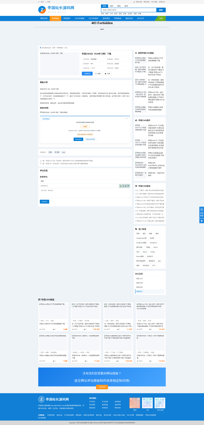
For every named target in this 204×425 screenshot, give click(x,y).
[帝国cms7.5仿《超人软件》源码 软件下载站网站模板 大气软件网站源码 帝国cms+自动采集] (141, 94)
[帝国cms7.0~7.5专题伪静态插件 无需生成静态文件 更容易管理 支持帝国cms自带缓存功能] (141, 127)
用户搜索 (154, 2)
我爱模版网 (139, 415)
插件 (144, 233)
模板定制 (92, 408)
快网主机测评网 (89, 415)
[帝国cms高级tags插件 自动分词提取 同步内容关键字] (141, 155)
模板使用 (139, 287)
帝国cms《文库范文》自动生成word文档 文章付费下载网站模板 (67, 163)
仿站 (161, 18)
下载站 (148, 247)
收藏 (99, 73)
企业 (111, 14)
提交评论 (44, 201)
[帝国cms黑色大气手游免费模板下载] (141, 60)
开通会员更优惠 (90, 139)
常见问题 (105, 401)
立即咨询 (102, 387)
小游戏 (82, 352)
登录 (42, 2)
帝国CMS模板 (47, 299)
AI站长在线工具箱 (119, 415)
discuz (145, 252)
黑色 (52, 321)
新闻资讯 (152, 261)
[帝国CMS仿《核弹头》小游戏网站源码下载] (86, 342)
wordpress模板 (141, 243)
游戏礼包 (59, 415)
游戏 (117, 321)
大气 (153, 265)
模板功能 (139, 283)
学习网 (56, 89)
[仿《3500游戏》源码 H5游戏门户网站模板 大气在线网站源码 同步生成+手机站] (141, 82)
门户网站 (120, 352)
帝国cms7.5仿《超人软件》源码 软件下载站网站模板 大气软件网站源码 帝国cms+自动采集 (156, 97)
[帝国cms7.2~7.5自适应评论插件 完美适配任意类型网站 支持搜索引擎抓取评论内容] (141, 142)
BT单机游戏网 (69, 415)
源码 (106, 14)
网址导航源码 (140, 261)
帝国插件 (67, 18)
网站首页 (44, 18)
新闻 (124, 14)
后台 (137, 252)
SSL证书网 (130, 415)
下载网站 (146, 352)
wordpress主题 (141, 238)
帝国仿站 (105, 408)
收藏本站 (162, 2)
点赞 (108, 73)
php (159, 261)
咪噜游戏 (79, 415)
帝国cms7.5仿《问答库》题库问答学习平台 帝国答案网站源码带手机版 (69, 161)
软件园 (87, 321)
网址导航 (139, 247)
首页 (53, 48)
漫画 (120, 14)
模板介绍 (139, 278)
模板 (150, 233)
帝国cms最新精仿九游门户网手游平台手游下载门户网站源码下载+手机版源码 (117, 358)
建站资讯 (129, 18)
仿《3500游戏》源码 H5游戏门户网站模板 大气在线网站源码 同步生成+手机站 (118, 326)
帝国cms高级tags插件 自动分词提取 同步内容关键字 (156, 155)
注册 (48, 2)
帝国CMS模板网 (150, 415)
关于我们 (92, 401)
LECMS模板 (79, 18)
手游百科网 (51, 415)
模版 (47, 352)
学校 (102, 14)
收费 (139, 14)
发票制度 (118, 401)
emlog (152, 252)
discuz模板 (140, 256)
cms (63, 152)
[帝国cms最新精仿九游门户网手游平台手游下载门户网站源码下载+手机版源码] (118, 342)
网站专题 (139, 2)
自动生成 (146, 265)
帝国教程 (117, 18)
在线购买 (87, 73)
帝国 (41, 89)
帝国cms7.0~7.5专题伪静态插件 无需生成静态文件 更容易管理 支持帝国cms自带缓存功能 (156, 130)
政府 (115, 14)
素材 (137, 265)
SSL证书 (140, 18)
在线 (107, 321)
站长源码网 (42, 418)
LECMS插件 (93, 18)
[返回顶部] (201, 220)
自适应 (130, 14)
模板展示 (139, 291)
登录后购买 (78, 139)
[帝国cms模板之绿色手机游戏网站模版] (141, 109)
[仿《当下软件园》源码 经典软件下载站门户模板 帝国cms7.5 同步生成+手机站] (141, 69)
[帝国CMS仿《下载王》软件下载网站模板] (151, 342)
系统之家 (99, 415)
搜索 (161, 10)
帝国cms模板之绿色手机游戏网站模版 (52, 355)
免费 (135, 14)
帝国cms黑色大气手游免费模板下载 (52, 324)
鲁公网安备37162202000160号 (125, 423)
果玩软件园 (107, 415)
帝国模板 (55, 18)
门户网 (113, 352)
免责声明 (118, 404)
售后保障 (92, 404)
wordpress (153, 243)
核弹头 (75, 352)
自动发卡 (150, 256)
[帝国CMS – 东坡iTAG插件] (141, 175)
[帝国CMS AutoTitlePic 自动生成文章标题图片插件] (141, 165)
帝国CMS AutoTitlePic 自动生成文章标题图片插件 (156, 165)
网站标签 (147, 2)
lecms (156, 247)
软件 (149, 321)
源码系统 (106, 18)
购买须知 (105, 404)
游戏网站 (54, 352)
